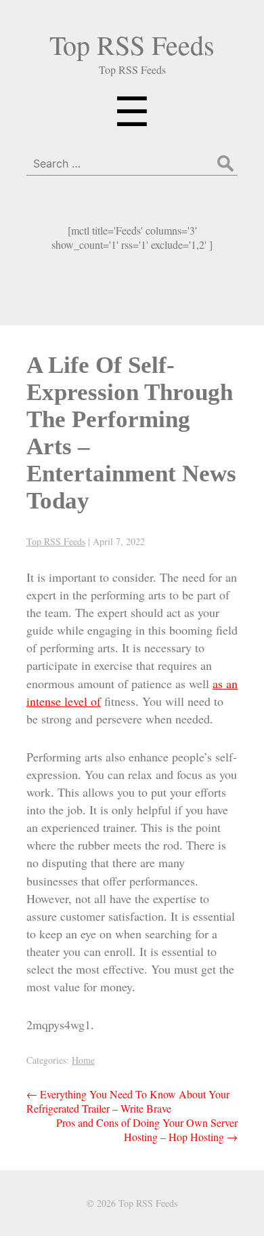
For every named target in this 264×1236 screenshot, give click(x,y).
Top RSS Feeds (132, 44)
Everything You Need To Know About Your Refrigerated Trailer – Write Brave (127, 1101)
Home (83, 1060)
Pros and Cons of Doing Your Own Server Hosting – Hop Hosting (147, 1129)
